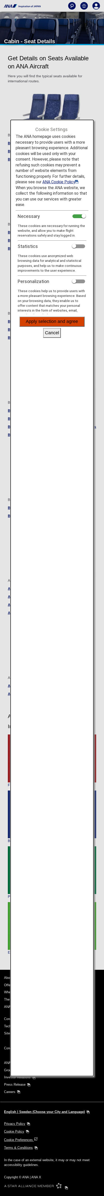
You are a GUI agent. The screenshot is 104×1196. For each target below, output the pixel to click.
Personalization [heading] (33, 281)
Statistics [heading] (28, 246)
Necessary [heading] (29, 216)
